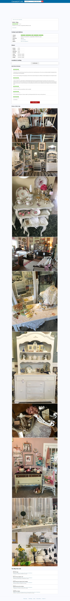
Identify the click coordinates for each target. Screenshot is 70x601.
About (34, 598)
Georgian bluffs (20, 19)
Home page (25, 598)
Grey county (16, 19)
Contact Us (43, 598)
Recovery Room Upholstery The (18, 576)
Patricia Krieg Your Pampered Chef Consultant (20, 581)
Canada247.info (17, 1)
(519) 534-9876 (14, 27)
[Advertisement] (35, 10)
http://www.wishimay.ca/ (24, 41)
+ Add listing (30, 598)
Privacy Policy (39, 598)
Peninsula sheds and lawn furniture (18, 586)
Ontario (13, 19)
